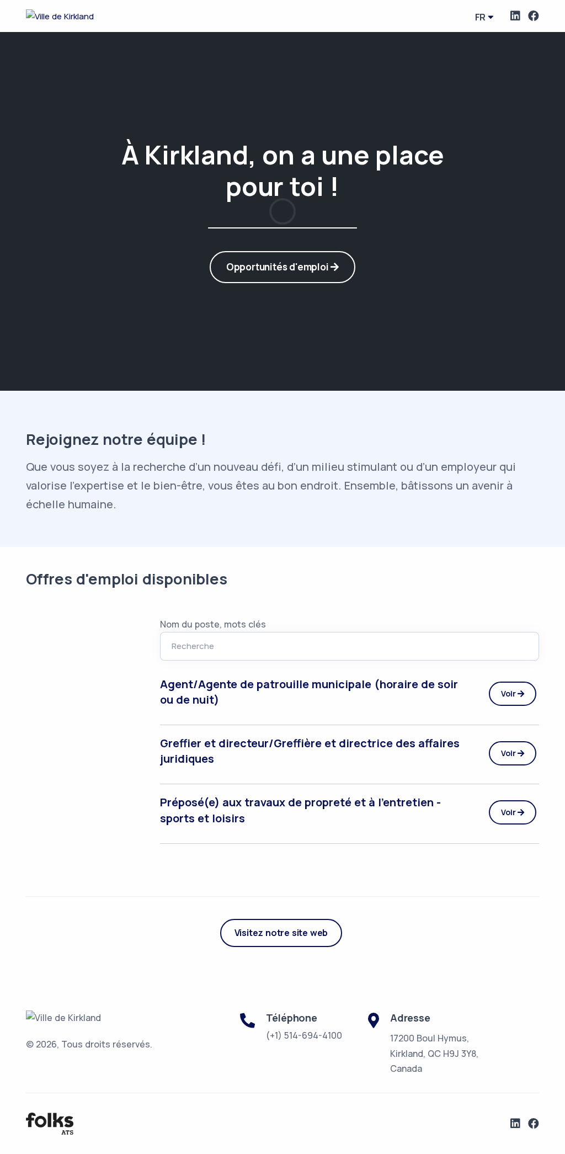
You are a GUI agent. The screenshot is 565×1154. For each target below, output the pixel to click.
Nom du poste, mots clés (213, 624)
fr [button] (480, 17)
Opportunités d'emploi (278, 266)
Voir (509, 693)
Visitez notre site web (281, 933)
